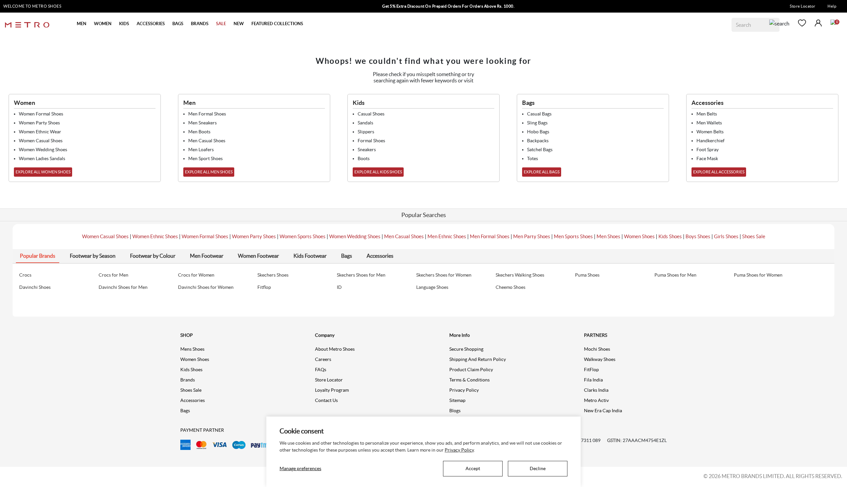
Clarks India (596, 390)
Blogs (455, 410)
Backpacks (538, 140)
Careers (323, 359)
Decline (538, 468)
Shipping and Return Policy (477, 359)
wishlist (802, 23)
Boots (364, 158)
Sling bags (537, 122)
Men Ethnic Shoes (446, 236)
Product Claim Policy (471, 369)
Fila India (593, 379)
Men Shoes (608, 236)
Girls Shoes (726, 236)
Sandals (365, 122)
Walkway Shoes (599, 359)
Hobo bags (538, 131)
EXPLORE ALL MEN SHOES (209, 172)
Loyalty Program (332, 390)
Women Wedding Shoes (354, 236)
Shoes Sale (753, 236)
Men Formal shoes (207, 113)
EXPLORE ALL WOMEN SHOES (43, 172)
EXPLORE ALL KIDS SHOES (378, 172)
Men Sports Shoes (573, 236)
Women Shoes (639, 236)
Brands (187, 379)
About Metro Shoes (335, 349)
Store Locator (803, 6)
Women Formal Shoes (205, 236)
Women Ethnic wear (40, 131)
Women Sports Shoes (303, 236)
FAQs (320, 369)
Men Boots (199, 131)
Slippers (366, 131)
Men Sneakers (202, 122)
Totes (532, 158)
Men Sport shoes (205, 158)
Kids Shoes (670, 236)
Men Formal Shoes (490, 236)
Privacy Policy (464, 390)
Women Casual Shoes (105, 236)
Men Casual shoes (206, 140)
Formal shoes (371, 140)
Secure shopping (466, 349)
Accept (473, 468)
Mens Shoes (192, 349)
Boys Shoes (698, 236)
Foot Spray (707, 149)
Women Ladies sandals (42, 158)
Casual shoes (371, 113)
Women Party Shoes (254, 236)
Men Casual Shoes (404, 236)
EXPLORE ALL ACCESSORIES (718, 172)
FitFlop (591, 369)
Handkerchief (710, 140)
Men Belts (706, 113)
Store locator (329, 379)
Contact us (326, 400)
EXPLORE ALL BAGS (541, 172)
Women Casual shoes (41, 140)
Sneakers (367, 149)
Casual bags (539, 113)
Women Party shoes (39, 122)
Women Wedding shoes (43, 149)
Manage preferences (300, 468)
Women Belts (710, 131)
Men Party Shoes (531, 236)
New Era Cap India (603, 410)
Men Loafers (201, 149)
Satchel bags (540, 149)
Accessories (192, 400)
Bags (185, 410)
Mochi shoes (597, 349)
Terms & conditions (469, 379)
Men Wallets (709, 122)
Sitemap (457, 400)
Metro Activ (596, 400)
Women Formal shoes (41, 113)
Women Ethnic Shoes (155, 236)
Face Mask (707, 158)
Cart (833, 22)
